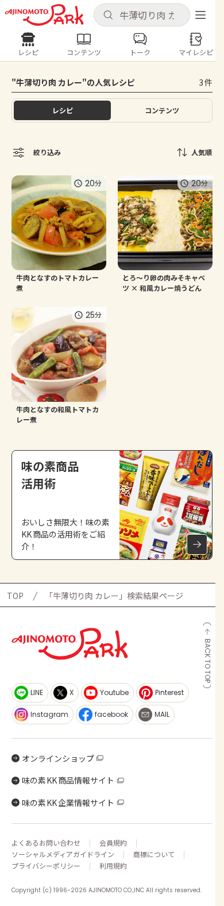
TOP (15, 595)
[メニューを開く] (200, 15)
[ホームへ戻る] (44, 15)
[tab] (161, 110)
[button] (142, 14)
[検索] (108, 15)
